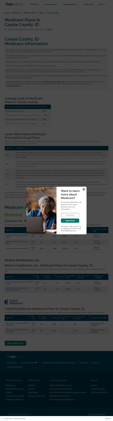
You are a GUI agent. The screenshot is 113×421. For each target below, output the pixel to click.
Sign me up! (70, 221)
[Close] (84, 189)
